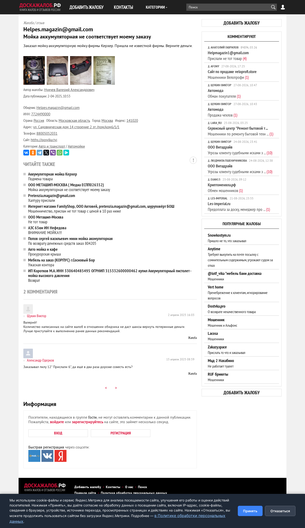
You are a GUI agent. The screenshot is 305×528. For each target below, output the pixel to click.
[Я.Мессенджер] (66, 152)
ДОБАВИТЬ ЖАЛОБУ (86, 7)
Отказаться (280, 511)
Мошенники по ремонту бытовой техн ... (240, 131)
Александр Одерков (40, 360)
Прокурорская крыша (44, 251)
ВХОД (58, 433)
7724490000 (40, 114)
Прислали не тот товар (228, 55)
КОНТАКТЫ (123, 7)
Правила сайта (85, 493)
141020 (132, 121)
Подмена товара (52, 176)
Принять (250, 511)
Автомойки (76, 146)
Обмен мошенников (225, 187)
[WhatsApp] (59, 152)
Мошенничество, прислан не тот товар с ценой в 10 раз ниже (101, 208)
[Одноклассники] (33, 152)
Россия (39, 121)
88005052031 (46, 134)
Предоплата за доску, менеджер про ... (239, 206)
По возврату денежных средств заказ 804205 (70, 241)
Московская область (74, 121)
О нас (129, 487)
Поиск (142, 487)
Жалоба (192, 338)
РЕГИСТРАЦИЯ (121, 433)
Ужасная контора (61, 262)
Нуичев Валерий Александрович (69, 90)
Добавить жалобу (87, 487)
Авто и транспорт (52, 146)
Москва (107, 121)
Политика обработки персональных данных (134, 493)
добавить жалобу (242, 23)
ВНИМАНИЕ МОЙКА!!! (47, 230)
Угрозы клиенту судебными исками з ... (240, 149)
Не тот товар (45, 219)
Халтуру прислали (51, 198)
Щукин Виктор (36, 315)
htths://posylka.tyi (44, 140)
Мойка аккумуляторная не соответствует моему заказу (69, 187)
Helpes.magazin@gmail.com (58, 108)
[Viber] (53, 152)
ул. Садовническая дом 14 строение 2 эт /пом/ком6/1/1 (76, 127)
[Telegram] (39, 152)
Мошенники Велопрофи (232, 74)
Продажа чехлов (222, 112)
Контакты (113, 487)
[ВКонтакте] (26, 152)
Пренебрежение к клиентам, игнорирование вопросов (238, 292)
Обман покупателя (224, 93)
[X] (46, 152)
